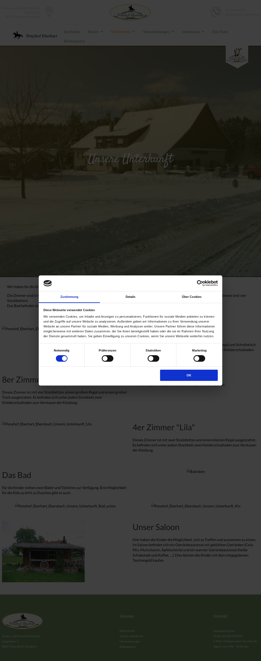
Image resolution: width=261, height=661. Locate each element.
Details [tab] (131, 296)
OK (189, 375)
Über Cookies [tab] (191, 296)
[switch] (107, 358)
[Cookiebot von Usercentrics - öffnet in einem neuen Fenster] (200, 283)
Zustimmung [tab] (69, 296)
